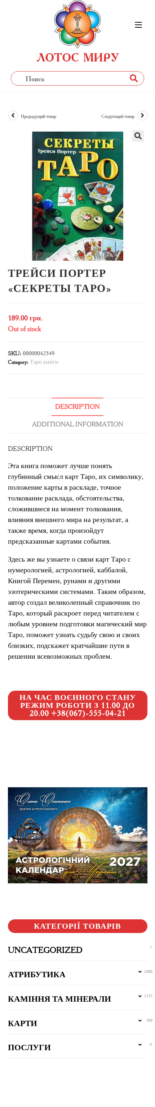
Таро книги (44, 362)
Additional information (77, 424)
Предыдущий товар (38, 116)
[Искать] (133, 78)
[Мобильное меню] (138, 25)
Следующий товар (117, 116)
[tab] (77, 407)
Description (77, 407)
